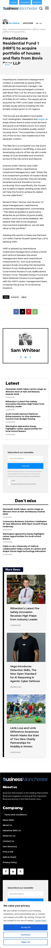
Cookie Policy (41, 920)
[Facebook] (16, 311)
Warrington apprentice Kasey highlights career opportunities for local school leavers (24, 428)
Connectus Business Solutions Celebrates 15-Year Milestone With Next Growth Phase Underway (25, 524)
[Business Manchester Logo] (20, 8)
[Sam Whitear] (5, 23)
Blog (4, 29)
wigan (23, 297)
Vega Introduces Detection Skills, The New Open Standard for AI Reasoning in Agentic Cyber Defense (25, 674)
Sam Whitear (14, 23)
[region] (25, 924)
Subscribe (25, 466)
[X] (22, 311)
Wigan (41, 119)
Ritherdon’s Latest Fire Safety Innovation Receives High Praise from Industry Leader (25, 404)
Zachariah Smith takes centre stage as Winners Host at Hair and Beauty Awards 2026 (26, 391)
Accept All (25, 927)
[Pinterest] (28, 311)
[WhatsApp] (35, 311)
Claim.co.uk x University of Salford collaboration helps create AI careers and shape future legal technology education (24, 548)
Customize (25, 935)
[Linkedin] (25, 356)
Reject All (25, 942)
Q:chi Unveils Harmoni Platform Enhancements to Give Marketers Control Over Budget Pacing (23, 416)
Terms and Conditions (15, 814)
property (15, 297)
